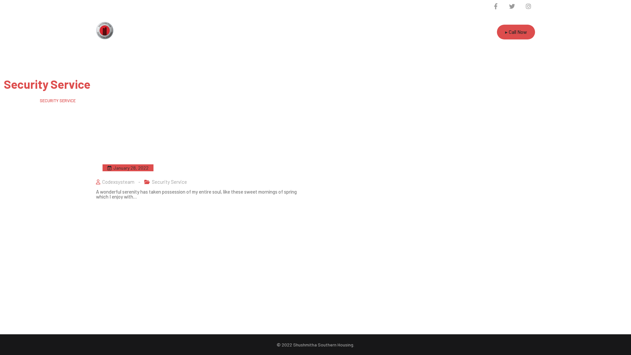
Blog (27, 100)
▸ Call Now (516, 32)
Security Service (169, 182)
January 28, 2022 (131, 168)
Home (9, 100)
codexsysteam (118, 182)
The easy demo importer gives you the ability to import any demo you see (197, 167)
